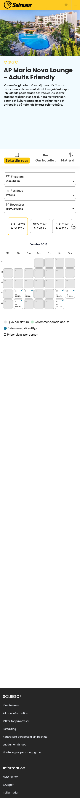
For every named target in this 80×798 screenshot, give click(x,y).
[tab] (19, 157)
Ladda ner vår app (14, 744)
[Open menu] (74, 5)
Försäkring (9, 729)
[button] (40, 206)
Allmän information (15, 713)
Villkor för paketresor (16, 721)
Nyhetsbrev (10, 777)
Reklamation (11, 792)
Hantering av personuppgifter (22, 752)
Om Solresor (11, 705)
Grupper (8, 785)
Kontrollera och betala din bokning (25, 737)
